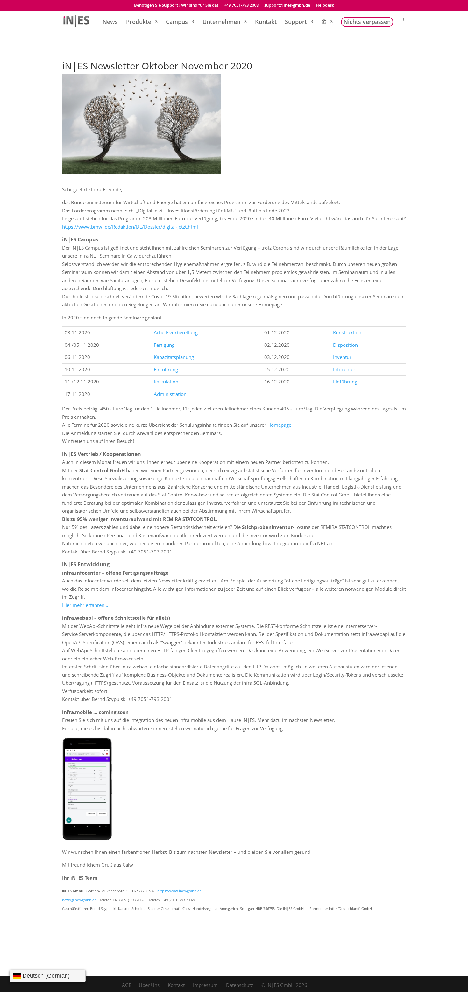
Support (296, 22)
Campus (177, 22)
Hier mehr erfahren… (85, 605)
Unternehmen (221, 22)
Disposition (345, 345)
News (110, 22)
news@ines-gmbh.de (79, 900)
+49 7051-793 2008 (241, 5)
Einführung (166, 369)
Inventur (342, 357)
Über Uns (149, 985)
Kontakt (266, 22)
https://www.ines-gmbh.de (179, 891)
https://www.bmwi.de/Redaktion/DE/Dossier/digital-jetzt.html (130, 227)
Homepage (279, 425)
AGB (127, 985)
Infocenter (344, 369)
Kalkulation (166, 381)
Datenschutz (239, 985)
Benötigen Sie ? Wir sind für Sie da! (176, 5)
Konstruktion (347, 332)
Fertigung (164, 345)
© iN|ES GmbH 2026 (284, 985)
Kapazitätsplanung (174, 357)
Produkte (138, 22)
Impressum (205, 985)
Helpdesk (325, 5)
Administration (170, 394)
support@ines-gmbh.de (287, 5)
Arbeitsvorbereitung (176, 332)
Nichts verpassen (367, 22)
